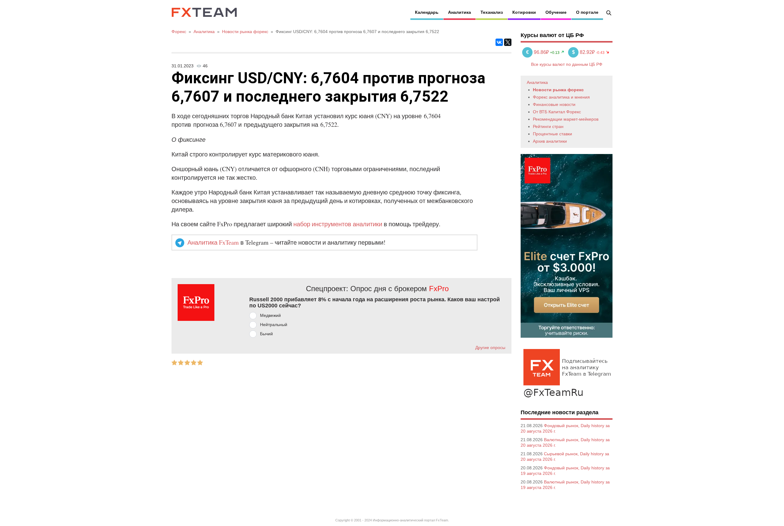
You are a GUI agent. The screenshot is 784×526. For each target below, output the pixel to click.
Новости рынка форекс (558, 89)
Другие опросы (490, 347)
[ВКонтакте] (499, 42)
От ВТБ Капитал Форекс (557, 111)
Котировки (524, 12)
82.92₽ (584, 52)
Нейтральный (273, 324)
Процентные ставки (552, 133)
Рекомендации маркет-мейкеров (565, 119)
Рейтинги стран (548, 126)
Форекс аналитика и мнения (561, 97)
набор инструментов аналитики (337, 224)
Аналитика (459, 12)
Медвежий (270, 315)
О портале (587, 12)
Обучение (556, 12)
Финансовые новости (554, 104)
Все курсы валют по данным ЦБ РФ (566, 64)
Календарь (427, 12)
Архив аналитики (550, 141)
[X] (507, 42)
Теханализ (492, 12)
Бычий (266, 333)
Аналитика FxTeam (213, 242)
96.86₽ (538, 52)
